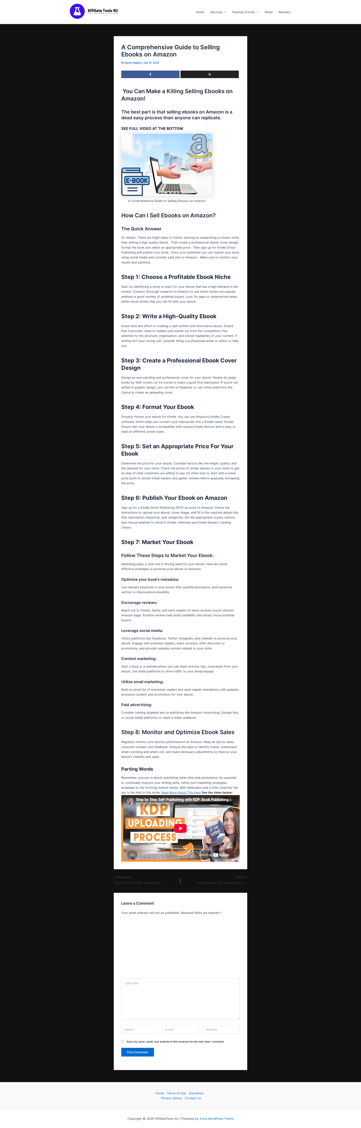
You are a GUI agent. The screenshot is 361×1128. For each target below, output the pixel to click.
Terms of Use (176, 1093)
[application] (224, 12)
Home (200, 12)
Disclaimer (196, 1093)
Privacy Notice (171, 1098)
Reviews (284, 12)
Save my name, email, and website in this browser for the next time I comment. (175, 1041)
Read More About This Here (181, 792)
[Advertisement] (180, 946)
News (269, 12)
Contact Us (193, 1098)
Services (216, 12)
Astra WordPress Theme (216, 1118)
